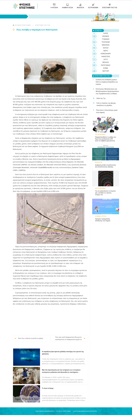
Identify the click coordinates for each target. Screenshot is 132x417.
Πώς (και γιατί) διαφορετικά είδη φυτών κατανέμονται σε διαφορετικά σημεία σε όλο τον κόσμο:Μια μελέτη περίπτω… (68, 338)
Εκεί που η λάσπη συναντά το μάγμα (30, 338)
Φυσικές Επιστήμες (23, 25)
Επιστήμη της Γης (42, 25)
